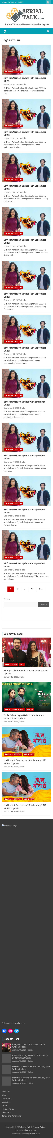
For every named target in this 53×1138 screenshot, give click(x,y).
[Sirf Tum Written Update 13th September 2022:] (26, 275)
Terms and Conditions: (11, 1116)
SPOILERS (6, 1112)
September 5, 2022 (11, 570)
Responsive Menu (48, 2)
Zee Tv (22, 664)
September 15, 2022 (12, 138)
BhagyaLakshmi (11, 664)
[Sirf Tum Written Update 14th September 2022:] (26, 222)
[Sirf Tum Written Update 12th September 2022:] (26, 329)
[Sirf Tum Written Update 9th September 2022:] (26, 383)
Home (4, 1105)
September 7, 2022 (11, 462)
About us (6, 1091)
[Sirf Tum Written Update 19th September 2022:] (26, 60)
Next (41, 589)
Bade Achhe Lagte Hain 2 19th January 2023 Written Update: (30, 1056)
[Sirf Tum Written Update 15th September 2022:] (26, 168)
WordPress (35, 1134)
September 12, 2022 (12, 300)
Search (7, 599)
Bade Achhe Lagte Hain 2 (14, 709)
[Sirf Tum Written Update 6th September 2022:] (26, 545)
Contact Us (7, 1098)
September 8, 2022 (11, 408)
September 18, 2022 (12, 84)
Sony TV (30, 709)
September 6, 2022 (11, 516)
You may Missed (13, 633)
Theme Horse (30, 1130)
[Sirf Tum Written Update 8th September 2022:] (26, 437)
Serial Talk (25, 1127)
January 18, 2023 (11, 677)
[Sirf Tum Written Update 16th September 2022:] (26, 114)
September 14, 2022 (12, 192)
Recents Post (11, 1038)
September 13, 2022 (12, 246)
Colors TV (9, 72)
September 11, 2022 (12, 354)
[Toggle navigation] (5, 31)
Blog (4, 1095)
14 (32, 589)
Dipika (23, 84)
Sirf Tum (18, 72)
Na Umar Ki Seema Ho (13, 754)
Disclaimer (6, 1102)
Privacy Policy (8, 1109)
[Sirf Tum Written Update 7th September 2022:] (26, 491)
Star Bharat (29, 754)
